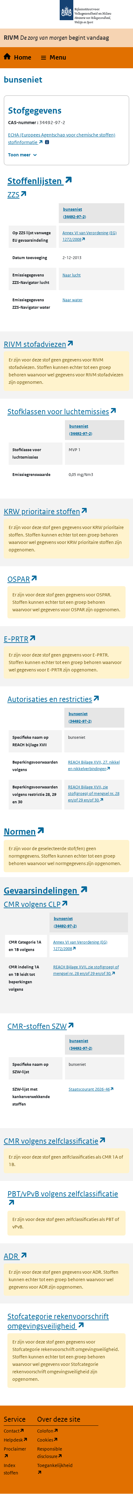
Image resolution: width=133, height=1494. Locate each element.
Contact (17, 1431)
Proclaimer (17, 1452)
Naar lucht (71, 275)
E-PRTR (20, 638)
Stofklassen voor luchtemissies (62, 411)
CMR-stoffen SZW (41, 1025)
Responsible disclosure (50, 1452)
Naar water (72, 300)
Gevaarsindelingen (46, 890)
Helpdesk (17, 1440)
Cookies (50, 1440)
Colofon (50, 1431)
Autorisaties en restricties (53, 698)
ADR (16, 1255)
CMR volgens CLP (36, 904)
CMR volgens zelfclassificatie (55, 1140)
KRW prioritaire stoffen (46, 511)
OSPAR (22, 578)
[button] (53, 57)
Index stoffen (11, 1469)
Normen (24, 831)
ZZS (17, 194)
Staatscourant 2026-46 (91, 1089)
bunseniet (72, 209)
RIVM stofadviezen (39, 343)
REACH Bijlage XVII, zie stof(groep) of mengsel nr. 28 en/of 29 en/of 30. (93, 793)
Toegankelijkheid (50, 1468)
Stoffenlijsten (40, 181)
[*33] (47, 142)
